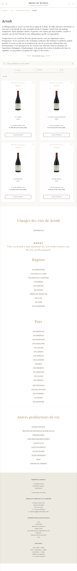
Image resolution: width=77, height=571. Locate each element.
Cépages (38, 533)
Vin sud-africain (38, 389)
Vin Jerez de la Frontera (38, 277)
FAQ (38, 522)
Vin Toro (38, 302)
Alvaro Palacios (38, 427)
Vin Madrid (38, 281)
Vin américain (38, 331)
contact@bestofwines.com (39, 511)
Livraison (38, 524)
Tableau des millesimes (38, 535)
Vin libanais (38, 380)
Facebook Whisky (38, 486)
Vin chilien (38, 347)
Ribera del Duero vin (38, 294)
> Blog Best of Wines (38, 492)
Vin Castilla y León (39, 273)
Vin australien (38, 339)
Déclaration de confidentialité (38, 530)
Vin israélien (38, 372)
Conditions (38, 528)
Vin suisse (38, 397)
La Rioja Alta (38, 443)
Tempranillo (38, 230)
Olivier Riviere (38, 451)
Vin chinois (38, 351)
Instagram (38, 488)
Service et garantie (38, 526)
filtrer (18, 70)
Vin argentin (38, 335)
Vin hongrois (38, 368)
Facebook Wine (38, 484)
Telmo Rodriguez (38, 455)
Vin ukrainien (38, 401)
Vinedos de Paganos (38, 463)
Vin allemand (38, 359)
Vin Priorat (38, 290)
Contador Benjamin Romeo (38, 439)
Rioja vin (38, 298)
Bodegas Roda (38, 435)
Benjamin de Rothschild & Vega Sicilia (38, 431)
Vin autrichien (38, 343)
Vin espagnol (38, 393)
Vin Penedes (38, 285)
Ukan (38, 459)
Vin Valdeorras (38, 306)
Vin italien (38, 376)
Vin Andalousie (38, 269)
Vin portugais (38, 385)
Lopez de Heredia (38, 447)
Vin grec (38, 364)
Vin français (38, 355)
